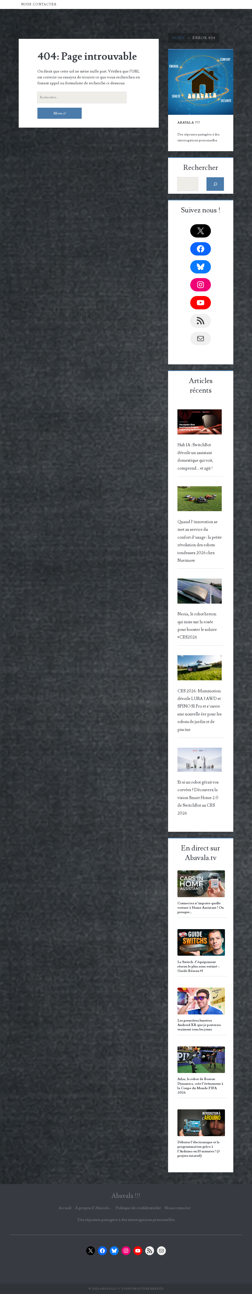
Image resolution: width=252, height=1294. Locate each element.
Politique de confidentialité (138, 1207)
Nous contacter (39, 4)
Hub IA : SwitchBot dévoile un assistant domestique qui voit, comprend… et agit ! (195, 456)
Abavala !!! (126, 1196)
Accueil (64, 1207)
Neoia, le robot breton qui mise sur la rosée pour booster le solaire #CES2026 (197, 625)
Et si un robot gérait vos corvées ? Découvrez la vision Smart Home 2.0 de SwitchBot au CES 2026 (198, 798)
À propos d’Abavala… (93, 1207)
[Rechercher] (215, 184)
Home (178, 37)
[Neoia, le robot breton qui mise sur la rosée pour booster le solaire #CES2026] (199, 592)
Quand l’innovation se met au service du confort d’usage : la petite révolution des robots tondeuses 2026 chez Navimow (199, 541)
